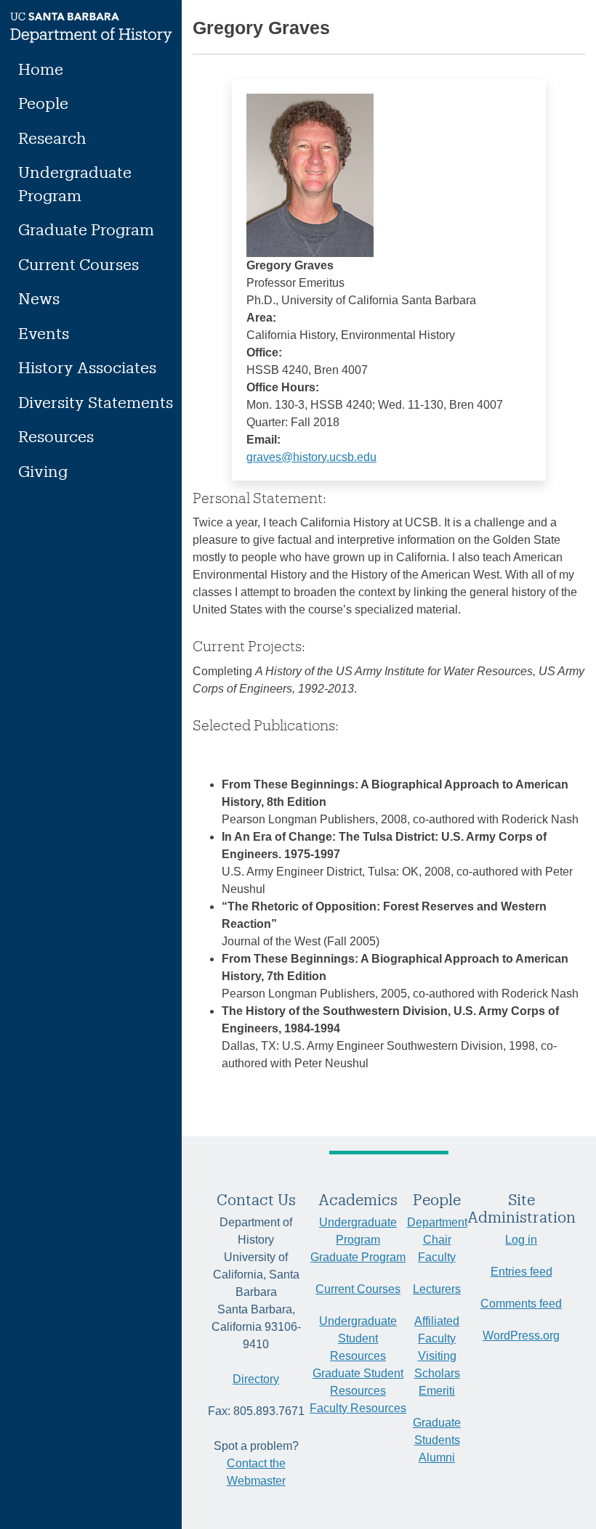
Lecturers (437, 1289)
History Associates (87, 367)
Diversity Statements (95, 402)
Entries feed (521, 1271)
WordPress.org (521, 1335)
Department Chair (437, 1231)
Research (52, 138)
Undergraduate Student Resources (358, 1338)
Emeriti (437, 1391)
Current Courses (78, 264)
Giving (43, 471)
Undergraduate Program (75, 183)
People (43, 103)
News (39, 298)
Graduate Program (86, 229)
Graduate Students (437, 1431)
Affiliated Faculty (436, 1330)
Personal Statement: (259, 497)
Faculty (437, 1257)
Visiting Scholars (437, 1364)
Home (40, 69)
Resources (56, 436)
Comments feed (521, 1303)
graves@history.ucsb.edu (311, 457)
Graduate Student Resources (358, 1382)
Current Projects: (249, 645)
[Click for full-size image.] (310, 174)
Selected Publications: (266, 725)
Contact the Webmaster (256, 1472)
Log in (521, 1240)
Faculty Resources (358, 1408)
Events (43, 333)
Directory (256, 1379)
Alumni (437, 1457)
